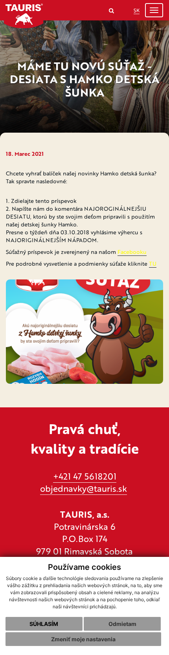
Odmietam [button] (122, 623)
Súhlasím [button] (43, 623)
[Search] (111, 10)
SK (137, 10)
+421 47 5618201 (84, 476)
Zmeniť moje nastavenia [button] (83, 639)
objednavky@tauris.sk (83, 488)
